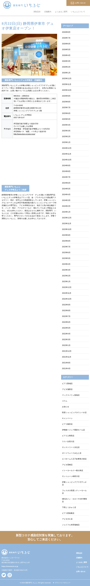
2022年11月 (66, 293)
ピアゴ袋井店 (67, 424)
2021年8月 (66, 363)
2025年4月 (66, 125)
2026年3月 (66, 61)
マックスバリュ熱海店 (71, 395)
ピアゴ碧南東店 (68, 513)
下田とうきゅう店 (69, 507)
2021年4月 (66, 368)
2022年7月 (66, 316)
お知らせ (65, 407)
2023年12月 (66, 218)
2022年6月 (66, 322)
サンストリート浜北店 (71, 447)
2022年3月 (66, 339)
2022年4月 (66, 334)
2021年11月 (66, 357)
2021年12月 (66, 351)
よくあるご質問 (61, 12)
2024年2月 (66, 206)
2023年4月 (66, 264)
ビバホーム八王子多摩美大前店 (74, 459)
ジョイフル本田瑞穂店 (71, 525)
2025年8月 (66, 102)
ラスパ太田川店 (68, 441)
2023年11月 (66, 223)
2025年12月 (66, 78)
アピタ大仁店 (67, 519)
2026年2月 (66, 67)
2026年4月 (66, 55)
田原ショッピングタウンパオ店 (74, 412)
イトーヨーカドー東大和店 (72, 470)
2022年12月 (66, 287)
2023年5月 (66, 258)
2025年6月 (66, 113)
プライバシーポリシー (62, 583)
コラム (64, 401)
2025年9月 (66, 96)
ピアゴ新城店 (67, 383)
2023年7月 (66, 247)
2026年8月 (66, 32)
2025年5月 (66, 119)
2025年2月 (66, 136)
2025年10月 (66, 90)
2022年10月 (66, 299)
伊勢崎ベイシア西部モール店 (73, 430)
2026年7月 (66, 38)
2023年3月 (66, 270)
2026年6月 (66, 44)
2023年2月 (66, 276)
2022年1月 (66, 345)
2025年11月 (66, 84)
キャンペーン (67, 418)
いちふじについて (78, 12)
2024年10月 (66, 160)
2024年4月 (66, 194)
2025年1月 (66, 142)
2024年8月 (66, 171)
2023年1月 (66, 281)
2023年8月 (66, 241)
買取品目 (36, 12)
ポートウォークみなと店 (71, 453)
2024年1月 (66, 212)
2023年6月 (66, 252)
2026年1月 (66, 73)
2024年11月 (66, 154)
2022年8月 (66, 310)
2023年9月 (66, 235)
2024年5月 (66, 189)
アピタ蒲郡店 (67, 389)
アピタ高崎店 (67, 465)
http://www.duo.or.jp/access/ (24, 134)
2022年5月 (66, 328)
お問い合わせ (80, 571)
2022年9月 (66, 305)
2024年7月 (66, 177)
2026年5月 (66, 49)
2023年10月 (66, 229)
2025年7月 (66, 107)
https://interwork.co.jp (10, 566)
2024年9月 (66, 165)
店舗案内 (47, 12)
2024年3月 (66, 200)
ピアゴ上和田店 (68, 436)
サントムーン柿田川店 (71, 476)
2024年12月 (66, 148)
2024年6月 (66, 183)
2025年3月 (66, 131)
